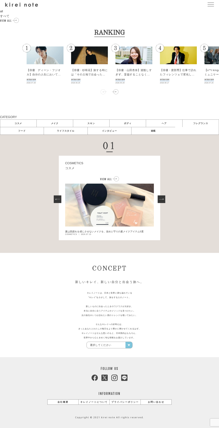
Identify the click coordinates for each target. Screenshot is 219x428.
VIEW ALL (6, 20)
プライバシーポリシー (125, 402)
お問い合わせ (156, 402)
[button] (115, 91)
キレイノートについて (94, 402)
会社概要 (63, 402)
